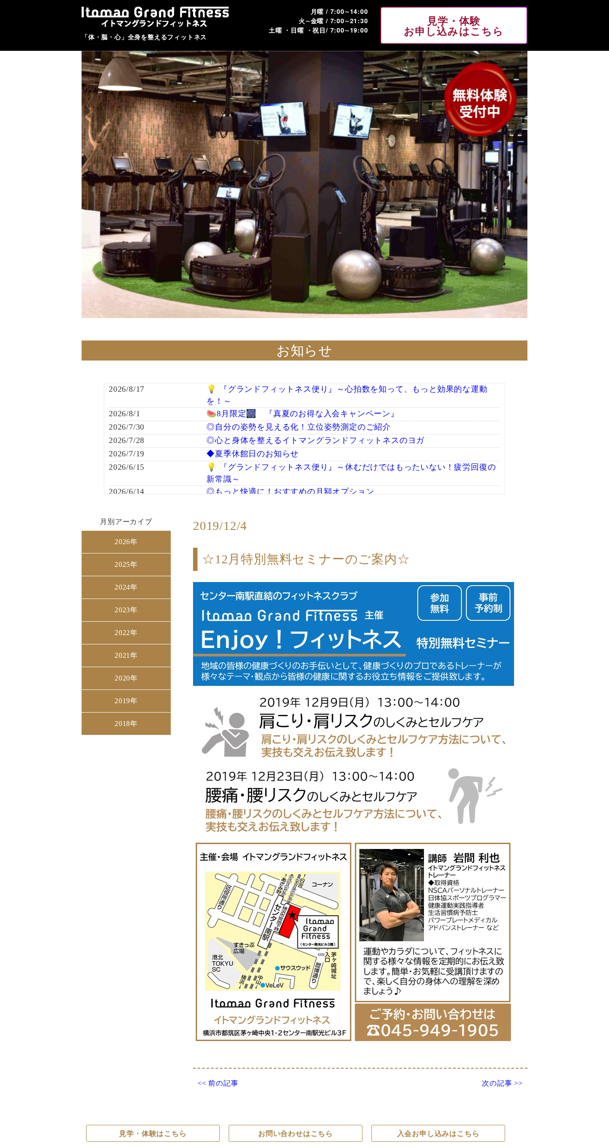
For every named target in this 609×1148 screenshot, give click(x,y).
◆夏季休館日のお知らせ (252, 453)
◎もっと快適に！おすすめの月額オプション (290, 491)
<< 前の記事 (218, 1083)
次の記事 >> (502, 1083)
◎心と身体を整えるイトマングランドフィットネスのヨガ (315, 440)
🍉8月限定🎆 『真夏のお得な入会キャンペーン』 (302, 413)
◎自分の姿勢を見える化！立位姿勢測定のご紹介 (298, 426)
